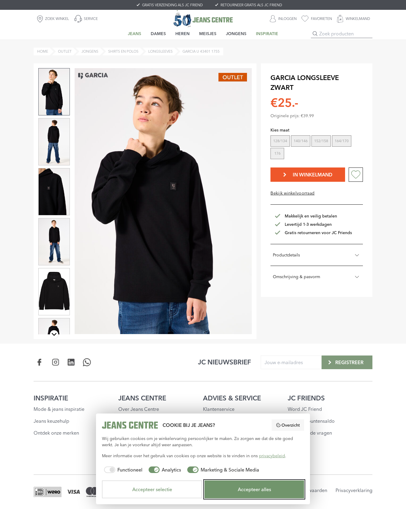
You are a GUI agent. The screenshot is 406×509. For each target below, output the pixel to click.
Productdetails (286, 255)
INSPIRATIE (51, 398)
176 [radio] (277, 153)
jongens (89, 51)
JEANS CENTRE (142, 398)
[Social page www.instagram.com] (55, 362)
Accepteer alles (254, 489)
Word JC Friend (305, 409)
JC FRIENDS (306, 398)
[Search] (315, 33)
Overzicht (290, 425)
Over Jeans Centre (138, 409)
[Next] (54, 334)
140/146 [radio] (301, 141)
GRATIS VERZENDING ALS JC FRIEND (172, 5)
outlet (65, 51)
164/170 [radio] (342, 141)
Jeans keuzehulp (51, 421)
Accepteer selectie (152, 489)
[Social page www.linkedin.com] (71, 362)
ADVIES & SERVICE (232, 398)
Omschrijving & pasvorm (296, 276)
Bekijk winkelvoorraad (292, 193)
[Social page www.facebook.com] (40, 362)
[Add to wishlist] (356, 174)
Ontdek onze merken (56, 433)
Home (42, 51)
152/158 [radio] (321, 141)
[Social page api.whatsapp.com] (87, 362)
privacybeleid (272, 455)
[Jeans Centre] (203, 18)
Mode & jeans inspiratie (59, 409)
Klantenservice (219, 409)
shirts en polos (123, 51)
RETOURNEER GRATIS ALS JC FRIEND (251, 5)
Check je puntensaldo (311, 421)
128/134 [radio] (280, 141)
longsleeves (160, 51)
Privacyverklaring (354, 490)
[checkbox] (122, 469)
